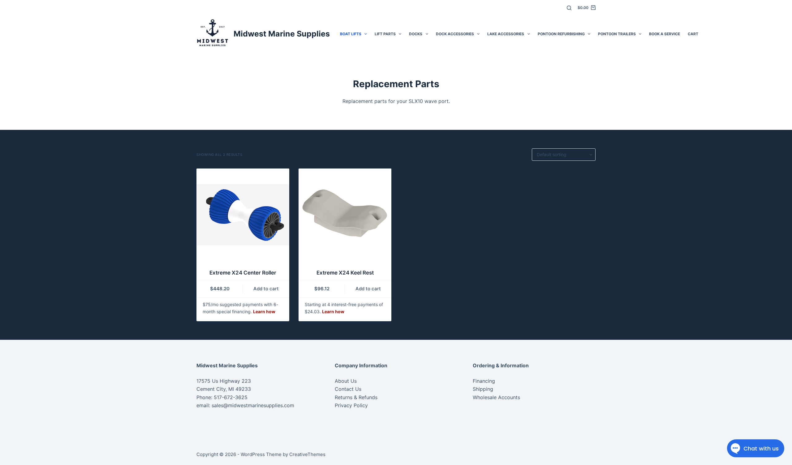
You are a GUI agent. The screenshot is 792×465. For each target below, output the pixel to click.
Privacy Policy (351, 405)
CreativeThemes (307, 454)
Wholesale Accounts (496, 397)
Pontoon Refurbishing (561, 34)
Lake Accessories (505, 34)
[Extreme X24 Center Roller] (242, 215)
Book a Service (664, 34)
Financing (484, 381)
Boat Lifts (350, 34)
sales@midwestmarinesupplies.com (252, 405)
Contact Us (348, 389)
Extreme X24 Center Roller (242, 273)
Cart (693, 34)
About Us (346, 381)
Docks (415, 34)
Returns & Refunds (356, 397)
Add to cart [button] (266, 289)
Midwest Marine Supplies (282, 33)
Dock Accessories (455, 34)
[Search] (569, 8)
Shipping (483, 389)
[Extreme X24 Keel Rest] (345, 215)
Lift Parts (385, 34)
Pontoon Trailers (617, 34)
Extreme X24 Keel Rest (345, 273)
